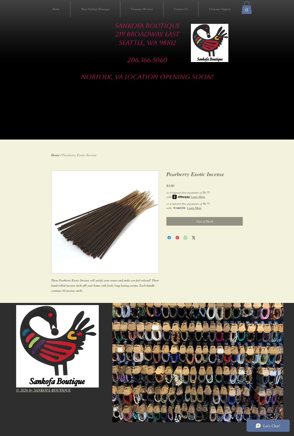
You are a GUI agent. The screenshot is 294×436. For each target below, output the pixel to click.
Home (55, 155)
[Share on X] (193, 237)
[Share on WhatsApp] (185, 237)
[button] (246, 7)
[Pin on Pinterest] (177, 237)
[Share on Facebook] (169, 237)
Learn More (198, 197)
